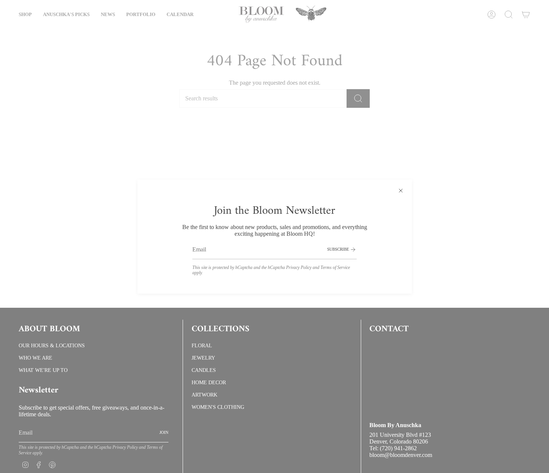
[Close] (400, 190)
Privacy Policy (298, 267)
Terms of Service (335, 267)
